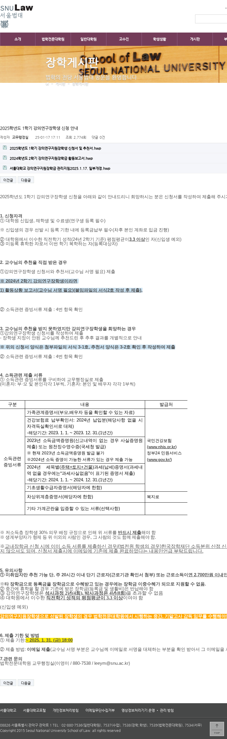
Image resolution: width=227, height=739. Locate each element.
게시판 (195, 39)
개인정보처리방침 (66, 710)
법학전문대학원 (53, 39)
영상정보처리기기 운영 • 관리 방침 (147, 710)
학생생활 (159, 39)
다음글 (26, 180)
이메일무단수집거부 (100, 710)
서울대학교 (8, 710)
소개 (17, 39)
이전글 (8, 180)
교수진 (124, 39)
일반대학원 (88, 39)
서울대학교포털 (34, 710)
